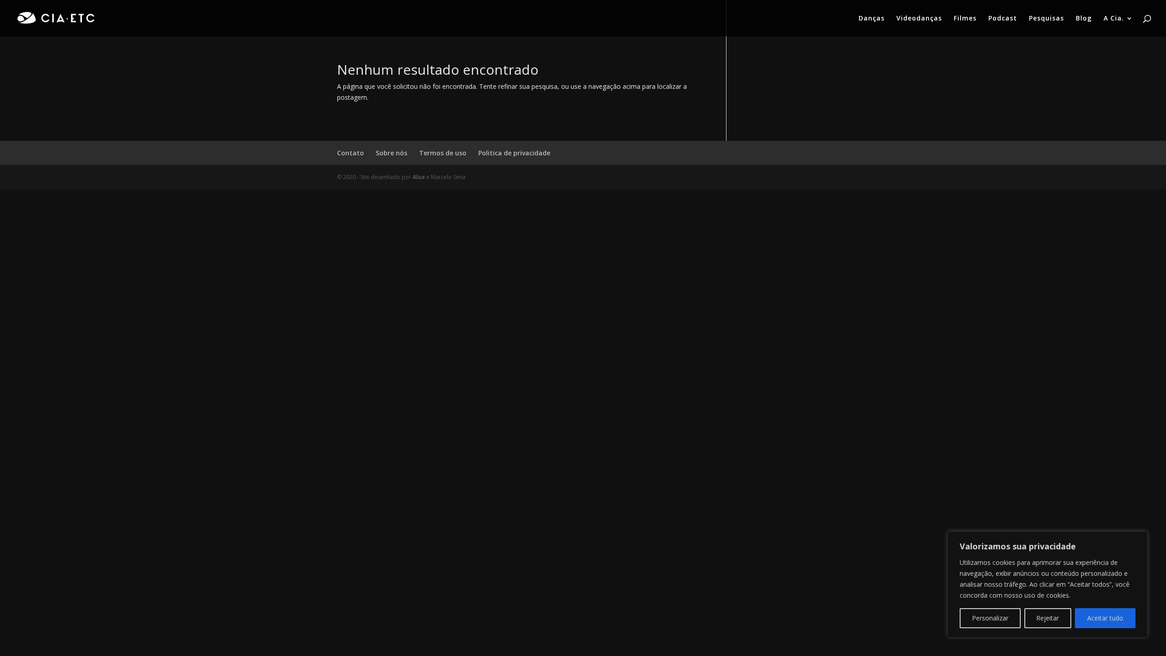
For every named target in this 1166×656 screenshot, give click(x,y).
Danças (872, 18)
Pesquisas (1046, 18)
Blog (1084, 18)
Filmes (965, 18)
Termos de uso (442, 153)
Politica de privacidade (514, 153)
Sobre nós (391, 153)
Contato (350, 153)
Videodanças (919, 18)
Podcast (1002, 18)
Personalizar (990, 618)
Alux (419, 177)
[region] (1047, 584)
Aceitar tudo (1105, 618)
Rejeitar (1047, 618)
